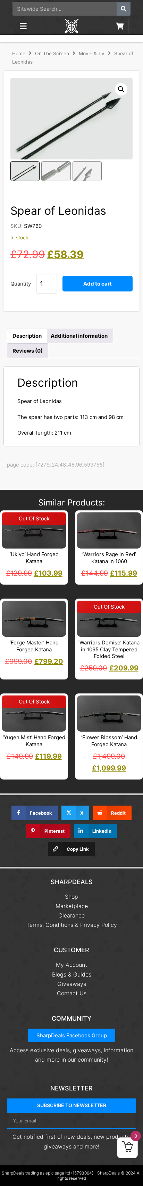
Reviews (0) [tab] (27, 350)
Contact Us (71, 993)
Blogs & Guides (71, 974)
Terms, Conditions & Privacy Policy (71, 924)
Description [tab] (27, 335)
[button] (23, 26)
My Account (71, 964)
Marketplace (72, 906)
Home (18, 53)
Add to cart (97, 283)
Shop (71, 896)
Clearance (71, 915)
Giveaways (71, 983)
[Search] (124, 9)
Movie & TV (91, 53)
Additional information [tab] (79, 335)
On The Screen (52, 53)
